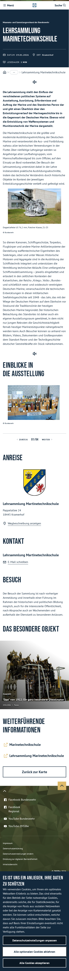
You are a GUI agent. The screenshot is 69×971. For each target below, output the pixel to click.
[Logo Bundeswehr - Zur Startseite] (34, 5)
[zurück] (4, 409)
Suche (58, 5)
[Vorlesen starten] (34, 82)
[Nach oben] (62, 786)
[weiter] (65, 409)
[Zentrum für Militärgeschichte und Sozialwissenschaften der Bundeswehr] (4, 72)
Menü (10, 5)
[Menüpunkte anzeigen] (14, 72)
